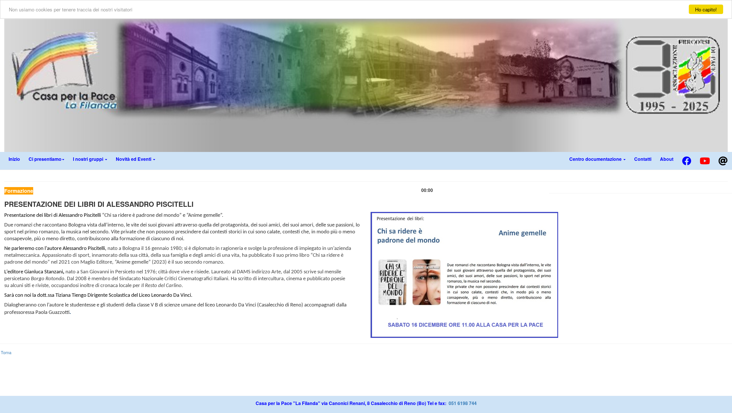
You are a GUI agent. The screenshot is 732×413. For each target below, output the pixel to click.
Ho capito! (706, 9)
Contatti (642, 159)
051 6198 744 (462, 403)
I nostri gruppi (88, 159)
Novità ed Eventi (134, 159)
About (666, 159)
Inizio (14, 159)
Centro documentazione (596, 159)
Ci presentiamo (45, 159)
